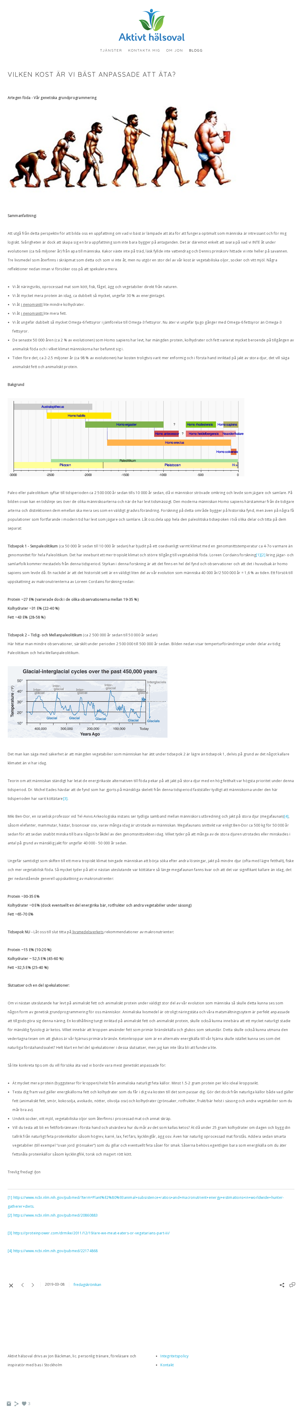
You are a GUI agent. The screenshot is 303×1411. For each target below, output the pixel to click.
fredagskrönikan (87, 1284)
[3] (65, 798)
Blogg (196, 50)
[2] (263, 554)
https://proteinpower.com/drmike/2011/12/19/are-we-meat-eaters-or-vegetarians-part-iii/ (91, 1233)
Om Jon (174, 50)
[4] (286, 816)
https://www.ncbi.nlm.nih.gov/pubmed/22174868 (55, 1250)
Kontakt (167, 1364)
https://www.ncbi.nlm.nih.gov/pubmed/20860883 (55, 1215)
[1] (258, 554)
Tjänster (111, 50)
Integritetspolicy (174, 1356)
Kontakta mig (144, 50)
